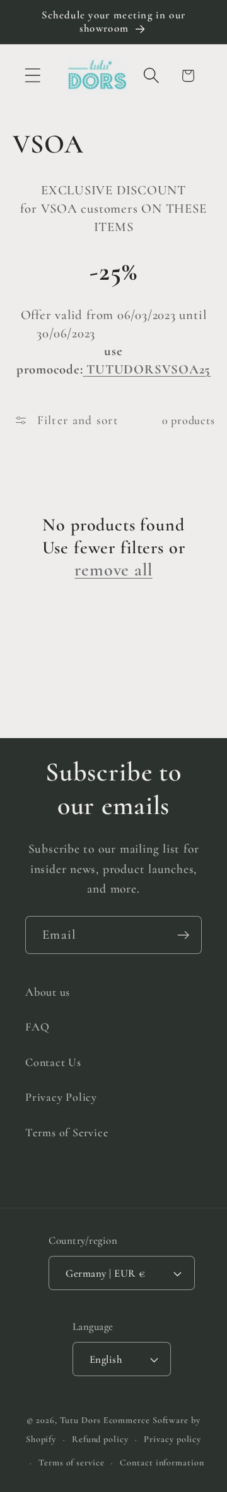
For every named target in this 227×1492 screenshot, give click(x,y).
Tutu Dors (80, 1420)
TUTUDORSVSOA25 (148, 369)
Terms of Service (66, 1132)
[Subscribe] (183, 935)
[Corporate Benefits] (85, 369)
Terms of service (71, 1462)
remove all (113, 569)
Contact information (162, 1462)
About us (47, 992)
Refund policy (100, 1439)
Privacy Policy (61, 1097)
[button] (32, 76)
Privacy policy (172, 1439)
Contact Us (53, 1062)
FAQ (37, 1027)
